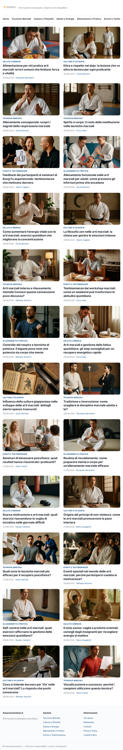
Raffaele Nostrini (23, 300)
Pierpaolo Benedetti (25, 78)
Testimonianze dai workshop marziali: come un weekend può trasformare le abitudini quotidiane (89, 292)
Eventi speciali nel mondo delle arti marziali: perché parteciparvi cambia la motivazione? (90, 575)
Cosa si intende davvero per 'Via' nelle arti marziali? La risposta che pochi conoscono (29, 688)
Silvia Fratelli (21, 466)
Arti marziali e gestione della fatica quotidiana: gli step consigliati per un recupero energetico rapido (88, 348)
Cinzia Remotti (83, 74)
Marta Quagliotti (83, 527)
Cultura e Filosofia (44, 18)
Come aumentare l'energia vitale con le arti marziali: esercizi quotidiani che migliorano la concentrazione (29, 235)
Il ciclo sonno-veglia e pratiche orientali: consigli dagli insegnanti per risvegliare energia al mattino (90, 631)
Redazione (89, 722)
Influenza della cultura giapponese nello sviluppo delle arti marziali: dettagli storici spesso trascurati (30, 405)
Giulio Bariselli (22, 413)
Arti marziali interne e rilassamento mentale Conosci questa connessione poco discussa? (29, 292)
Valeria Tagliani (22, 187)
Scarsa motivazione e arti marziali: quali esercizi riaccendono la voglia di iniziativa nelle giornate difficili (30, 518)
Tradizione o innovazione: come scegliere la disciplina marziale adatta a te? (90, 405)
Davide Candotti (22, 527)
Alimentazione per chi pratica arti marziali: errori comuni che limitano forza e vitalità (31, 69)
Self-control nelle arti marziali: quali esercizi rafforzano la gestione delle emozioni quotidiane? (27, 631)
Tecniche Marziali (21, 18)
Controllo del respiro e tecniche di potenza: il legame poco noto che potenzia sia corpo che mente (26, 348)
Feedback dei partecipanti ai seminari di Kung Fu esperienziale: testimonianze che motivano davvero (30, 178)
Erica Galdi (81, 130)
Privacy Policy (90, 730)
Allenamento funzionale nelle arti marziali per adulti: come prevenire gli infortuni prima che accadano (89, 178)
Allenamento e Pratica (89, 18)
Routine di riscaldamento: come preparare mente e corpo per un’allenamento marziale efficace (86, 461)
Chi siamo (88, 718)
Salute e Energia (65, 18)
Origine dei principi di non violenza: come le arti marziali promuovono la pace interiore (91, 518)
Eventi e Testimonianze (15, 171)
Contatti (87, 726)
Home (6, 18)
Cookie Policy (90, 735)
